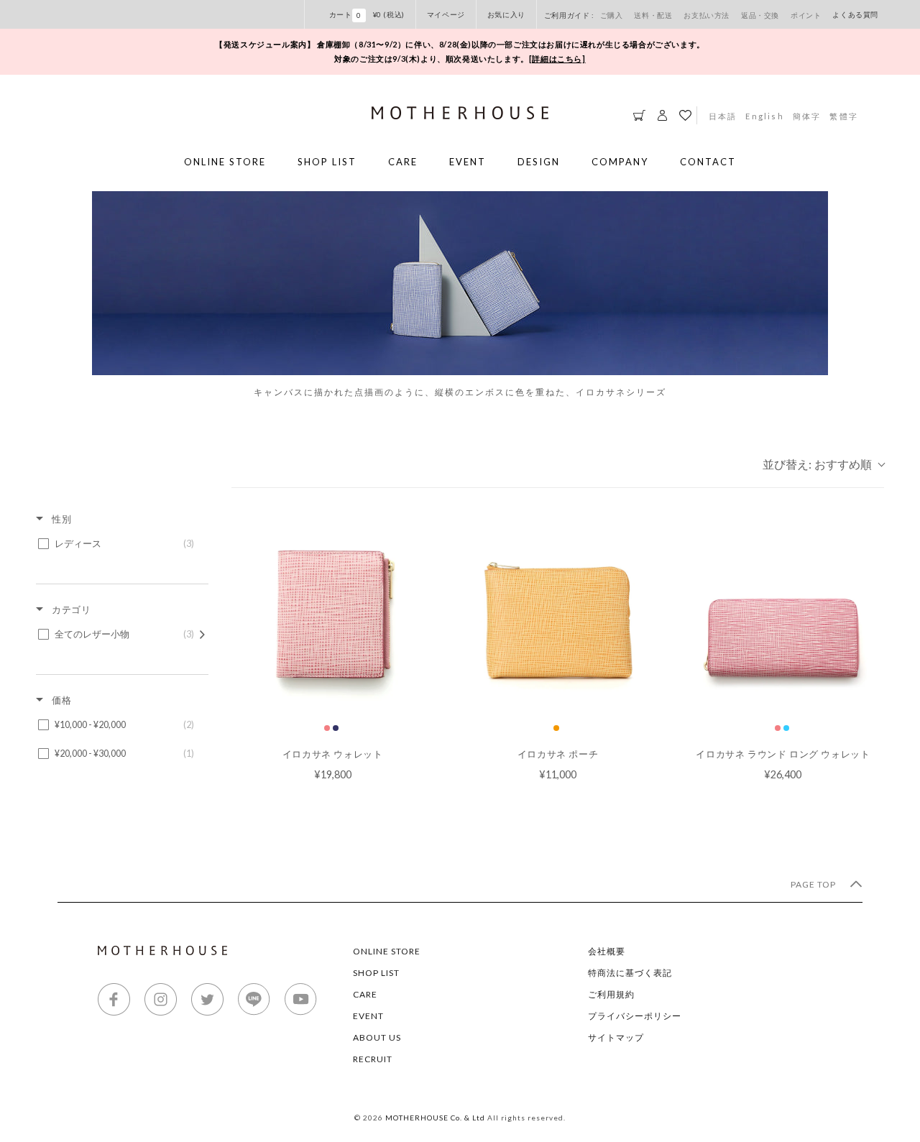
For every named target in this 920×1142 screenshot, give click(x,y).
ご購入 (611, 15)
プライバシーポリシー (634, 1015)
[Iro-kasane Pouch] (557, 612)
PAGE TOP (814, 884)
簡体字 (807, 115)
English (764, 115)
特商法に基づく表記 (630, 972)
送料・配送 (653, 15)
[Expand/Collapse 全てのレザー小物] (202, 634)
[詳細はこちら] (557, 58)
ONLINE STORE (225, 161)
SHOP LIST (327, 161)
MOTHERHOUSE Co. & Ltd (435, 1117)
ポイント (806, 15)
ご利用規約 (611, 994)
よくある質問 (855, 14)
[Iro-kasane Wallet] (332, 612)
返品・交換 (760, 15)
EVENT (467, 161)
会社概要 (606, 951)
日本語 (723, 115)
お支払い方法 (707, 15)
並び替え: (817, 464)
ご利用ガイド (568, 15)
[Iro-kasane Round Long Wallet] (783, 612)
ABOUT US (377, 1037)
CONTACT (708, 161)
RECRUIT (372, 1059)
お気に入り (506, 14)
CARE (403, 161)
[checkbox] (119, 544)
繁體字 (843, 115)
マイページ (446, 14)
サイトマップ (616, 1037)
